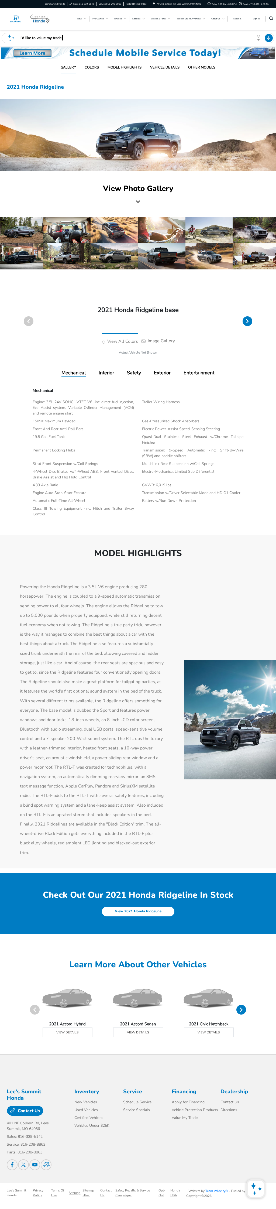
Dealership (234, 1091)
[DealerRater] (46, 1164)
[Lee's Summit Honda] (31, 19)
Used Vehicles (86, 1109)
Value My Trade (185, 1117)
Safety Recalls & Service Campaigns (132, 1192)
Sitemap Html (88, 1192)
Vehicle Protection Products (195, 1109)
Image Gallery (161, 341)
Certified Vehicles (88, 1117)
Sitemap (74, 1193)
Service (132, 1091)
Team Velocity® (216, 1191)
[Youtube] (34, 1164)
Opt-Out (161, 1192)
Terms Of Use (57, 1192)
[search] (271, 19)
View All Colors (122, 341)
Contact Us (28, 1111)
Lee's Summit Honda (16, 1192)
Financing (184, 1091)
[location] (154, 3)
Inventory (86, 1091)
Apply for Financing (188, 1102)
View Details (67, 1032)
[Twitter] (23, 1164)
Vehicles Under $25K (91, 1125)
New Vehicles (85, 1102)
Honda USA (175, 1192)
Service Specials (136, 1109)
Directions (228, 1109)
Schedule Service (137, 1102)
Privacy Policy (38, 1192)
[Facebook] (12, 1164)
